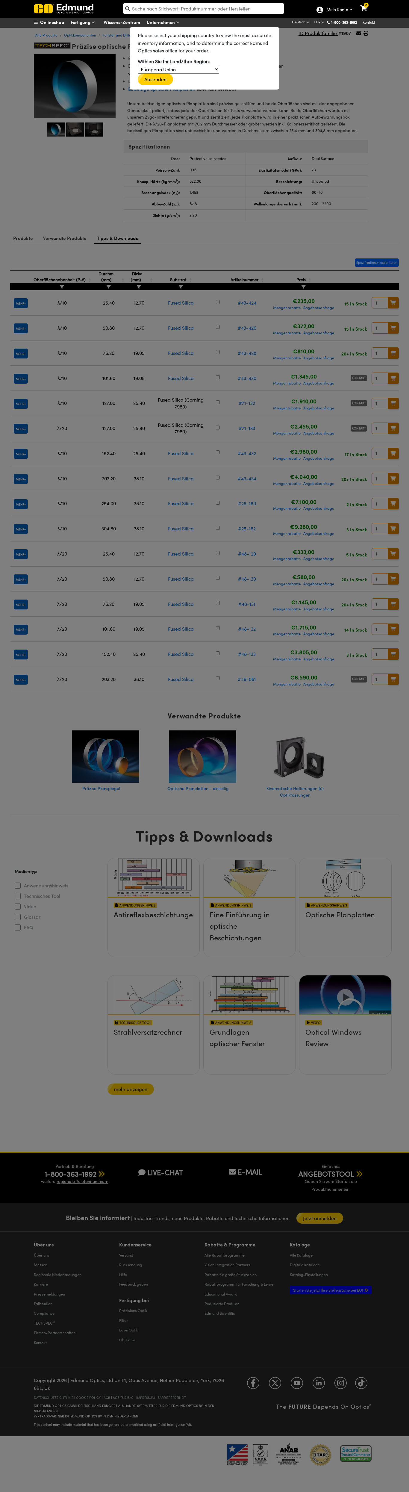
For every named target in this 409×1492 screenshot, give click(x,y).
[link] (367, 4)
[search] (203, 8)
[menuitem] (56, 22)
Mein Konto (337, 9)
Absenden (155, 79)
